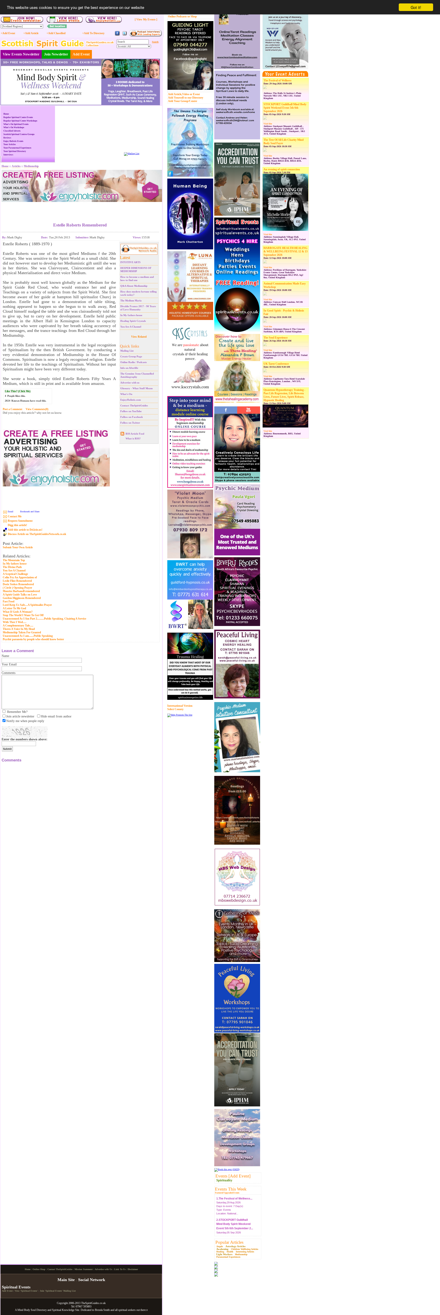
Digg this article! (17, 525)
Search (155, 42)
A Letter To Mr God (14, 608)
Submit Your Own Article (18, 547)
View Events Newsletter (21, 54)
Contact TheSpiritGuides (134, 405)
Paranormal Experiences (228, 1257)
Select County (175, 709)
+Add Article (30, 33)
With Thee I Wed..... (14, 622)
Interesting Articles (245, 1251)
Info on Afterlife (129, 368)
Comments (8, 673)
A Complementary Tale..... (18, 625)
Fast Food (8, 601)
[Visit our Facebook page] (117, 35)
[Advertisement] (80, 209)
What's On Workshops (13, 127)
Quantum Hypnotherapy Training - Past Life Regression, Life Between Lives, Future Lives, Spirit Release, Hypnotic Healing (284, 395)
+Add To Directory (93, 33)
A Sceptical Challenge (15, 574)
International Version (179, 705)
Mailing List (127, 350)
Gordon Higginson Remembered (22, 598)
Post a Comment (12, 409)
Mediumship (241, 1254)
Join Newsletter (56, 54)
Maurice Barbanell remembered (21, 591)
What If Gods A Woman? (18, 611)
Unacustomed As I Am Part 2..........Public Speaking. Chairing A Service (44, 618)
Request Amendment (20, 520)
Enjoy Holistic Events (13, 141)
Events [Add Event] (232, 1176)
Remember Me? (17, 712)
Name (5, 656)
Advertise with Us (103, 1307)
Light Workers (224, 1254)
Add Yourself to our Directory (185, 97)
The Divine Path (12, 567)
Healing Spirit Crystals (133, 321)
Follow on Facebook (131, 417)
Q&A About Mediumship (133, 285)
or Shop (192, 16)
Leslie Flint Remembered (17, 580)
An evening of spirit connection (282, 169)
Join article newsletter (20, 716)
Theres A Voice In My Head (19, 629)
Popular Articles (229, 1242)
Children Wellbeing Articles (244, 1249)
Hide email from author (56, 716)
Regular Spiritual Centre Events (18, 117)
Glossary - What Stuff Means (136, 388)
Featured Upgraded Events (227, 1193)
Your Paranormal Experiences (17, 148)
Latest (125, 257)
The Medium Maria (131, 300)
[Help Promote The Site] (179, 715)
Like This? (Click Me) (17, 391)
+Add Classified (56, 33)
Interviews (8, 155)
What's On (126, 394)
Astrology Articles (235, 1246)
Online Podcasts (177, 16)
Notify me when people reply (25, 721)
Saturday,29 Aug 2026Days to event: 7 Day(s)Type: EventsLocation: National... (234, 1201)
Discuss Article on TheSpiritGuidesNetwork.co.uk (37, 534)
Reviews (7, 138)
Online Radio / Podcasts (133, 362)
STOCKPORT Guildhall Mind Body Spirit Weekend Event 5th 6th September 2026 (285, 108)
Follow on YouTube (131, 411)
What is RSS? (133, 438)
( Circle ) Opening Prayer (17, 587)
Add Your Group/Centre (182, 101)
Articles (16, 166)
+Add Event (8, 33)
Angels (219, 1246)
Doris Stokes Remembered (18, 584)
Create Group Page (131, 356)
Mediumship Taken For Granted (22, 632)
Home (6, 114)
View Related (139, 336)
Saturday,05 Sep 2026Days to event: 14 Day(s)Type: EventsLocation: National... (234, 1227)
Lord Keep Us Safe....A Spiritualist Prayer (27, 604)
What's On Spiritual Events (16, 124)
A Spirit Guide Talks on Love (20, 594)
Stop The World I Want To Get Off (23, 615)
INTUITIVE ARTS (130, 262)
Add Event (81, 54)
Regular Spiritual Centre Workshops (20, 121)
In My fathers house (131, 315)
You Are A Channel (130, 326)
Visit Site (268, 124)
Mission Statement (83, 1307)
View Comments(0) (37, 409)
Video (185, 94)
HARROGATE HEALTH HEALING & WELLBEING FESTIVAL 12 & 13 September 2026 (286, 251)
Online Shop (39, 1307)
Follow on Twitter (130, 422)
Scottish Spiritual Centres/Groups (19, 134)
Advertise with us (129, 382)
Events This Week (231, 1189)
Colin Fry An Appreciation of (20, 577)
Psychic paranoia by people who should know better (33, 639)
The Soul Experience (276, 337)
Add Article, (175, 94)
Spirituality (224, 1180)
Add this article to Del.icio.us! (25, 529)
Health (230, 1251)
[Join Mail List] (131, 153)
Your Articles (9, 144)
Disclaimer (133, 1307)
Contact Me (15, 516)
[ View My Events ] (146, 19)
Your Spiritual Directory (14, 151)
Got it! (416, 7)
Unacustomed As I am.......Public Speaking (28, 635)
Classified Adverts (12, 131)
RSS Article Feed (135, 433)
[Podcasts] (145, 36)
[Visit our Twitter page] (124, 35)
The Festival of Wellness (278, 80)
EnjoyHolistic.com (130, 399)
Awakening (222, 1249)
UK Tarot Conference (276, 363)
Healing (220, 1251)
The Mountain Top (14, 560)
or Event (195, 94)
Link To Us (120, 1307)
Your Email (9, 664)
